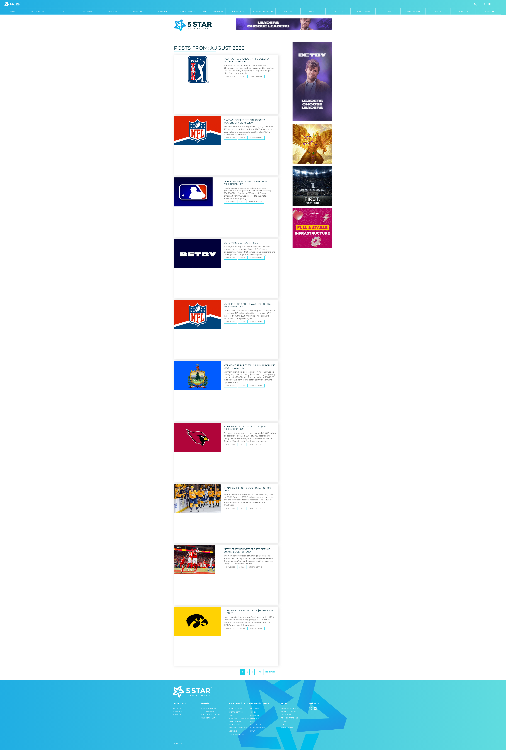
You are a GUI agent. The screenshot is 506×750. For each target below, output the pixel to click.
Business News (363, 11)
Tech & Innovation (237, 734)
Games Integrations (238, 728)
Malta (438, 11)
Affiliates (313, 11)
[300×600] (312, 43)
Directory (463, 11)
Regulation (255, 725)
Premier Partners (413, 11)
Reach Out (177, 715)
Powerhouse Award (263, 11)
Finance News (235, 721)
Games (388, 11)
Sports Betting (38, 11)
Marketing (113, 11)
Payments (87, 11)
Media (283, 721)
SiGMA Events (287, 727)
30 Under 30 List (238, 11)
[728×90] (284, 24)
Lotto (62, 11)
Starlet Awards (187, 11)
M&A (252, 721)
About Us (177, 708)
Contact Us (338, 11)
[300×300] (312, 125)
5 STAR (242, 77)
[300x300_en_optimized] (312, 210)
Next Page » (271, 672)
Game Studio (137, 11)
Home (12, 11)
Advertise (162, 11)
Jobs (283, 724)
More (488, 11)
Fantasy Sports (257, 728)
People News (235, 725)
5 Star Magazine (288, 712)
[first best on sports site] (312, 167)
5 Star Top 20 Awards (213, 11)
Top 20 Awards (208, 712)
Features (288, 11)
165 (260, 672)
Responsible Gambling (239, 718)
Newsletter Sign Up (290, 708)
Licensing (233, 731)
